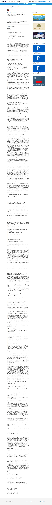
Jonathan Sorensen (12, 9)
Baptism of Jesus (23, 14)
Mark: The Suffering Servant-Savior (11, 12)
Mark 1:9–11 (9, 14)
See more (43, 12)
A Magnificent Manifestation (37, 72)
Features (29, 1)
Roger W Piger (35, 73)
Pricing (33, 1)
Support (44, 501)
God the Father (18, 14)
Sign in (49, 1)
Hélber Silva (34, 63)
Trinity (15, 15)
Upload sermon (37, 1)
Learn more (34, 3)
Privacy (35, 501)
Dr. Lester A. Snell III (35, 53)
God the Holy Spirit (13, 14)
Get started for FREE (43, 1)
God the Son (9, 15)
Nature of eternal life (36, 62)
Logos (12, 501)
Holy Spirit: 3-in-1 (35, 52)
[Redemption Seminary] (39, 81)
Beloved (12, 15)
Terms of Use (39, 501)
